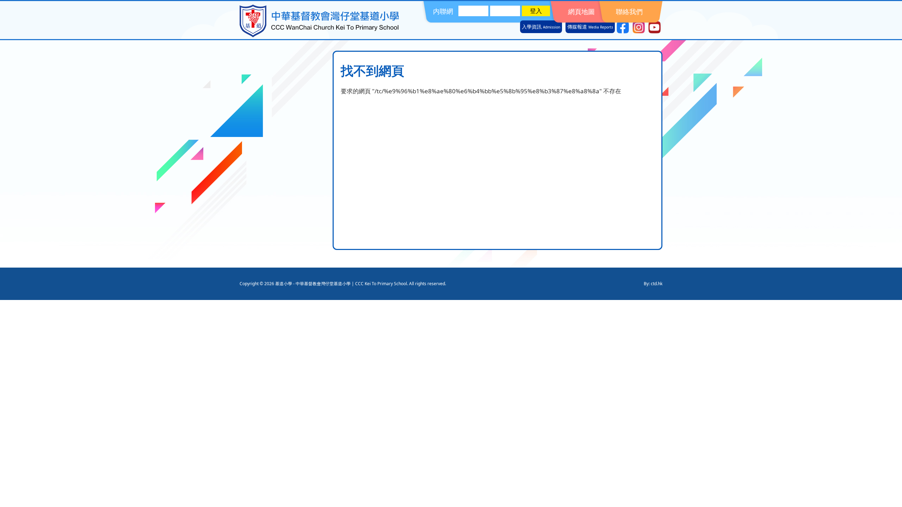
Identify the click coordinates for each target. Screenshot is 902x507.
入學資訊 (541, 27)
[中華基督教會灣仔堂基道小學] (319, 35)
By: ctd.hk (653, 284)
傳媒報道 (590, 27)
